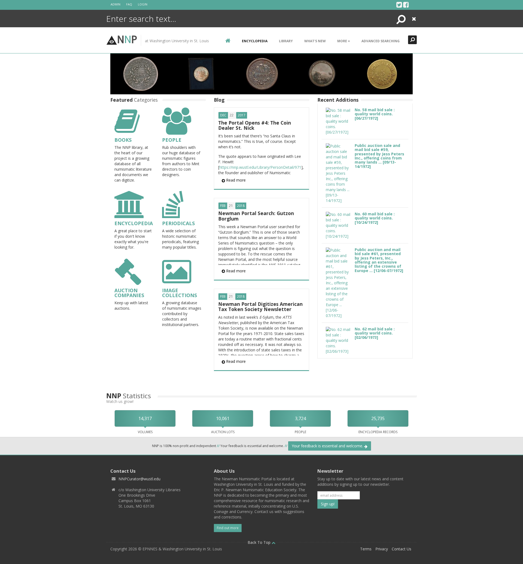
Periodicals (178, 223)
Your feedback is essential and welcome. (328, 445)
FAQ (129, 4)
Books (123, 140)
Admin (115, 4)
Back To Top (260, 542)
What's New (315, 41)
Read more (235, 180)
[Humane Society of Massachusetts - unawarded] (322, 73)
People (171, 140)
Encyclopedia (133, 223)
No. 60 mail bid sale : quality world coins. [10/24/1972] (375, 218)
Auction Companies (129, 292)
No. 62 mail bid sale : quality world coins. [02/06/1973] (375, 333)
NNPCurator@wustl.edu (139, 478)
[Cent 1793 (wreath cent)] (140, 73)
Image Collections (179, 292)
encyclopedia (254, 41)
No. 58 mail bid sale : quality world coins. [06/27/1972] (375, 114)
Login (142, 4)
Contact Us (401, 548)
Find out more (228, 528)
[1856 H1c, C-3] (262, 73)
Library (286, 41)
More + (343, 41)
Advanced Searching (380, 41)
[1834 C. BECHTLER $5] (382, 73)
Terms (366, 548)
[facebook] (406, 4)
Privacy (381, 548)
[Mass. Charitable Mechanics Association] (201, 73)
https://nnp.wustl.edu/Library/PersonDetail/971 (260, 167)
